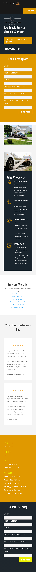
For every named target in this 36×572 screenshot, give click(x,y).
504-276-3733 (9, 447)
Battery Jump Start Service (18, 302)
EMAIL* (6, 80)
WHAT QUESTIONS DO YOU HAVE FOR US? (17, 102)
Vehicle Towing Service (18, 296)
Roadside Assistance (18, 294)
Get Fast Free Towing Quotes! (17, 41)
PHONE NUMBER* (11, 73)
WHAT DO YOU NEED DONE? (15, 94)
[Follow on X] (6, 2)
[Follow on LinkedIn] (10, 2)
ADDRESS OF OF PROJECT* (14, 87)
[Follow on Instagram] (13, 2)
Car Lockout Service (18, 304)
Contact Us (29, 11)
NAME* (6, 66)
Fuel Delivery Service (18, 299)
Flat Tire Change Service (18, 307)
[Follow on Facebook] (3, 2)
